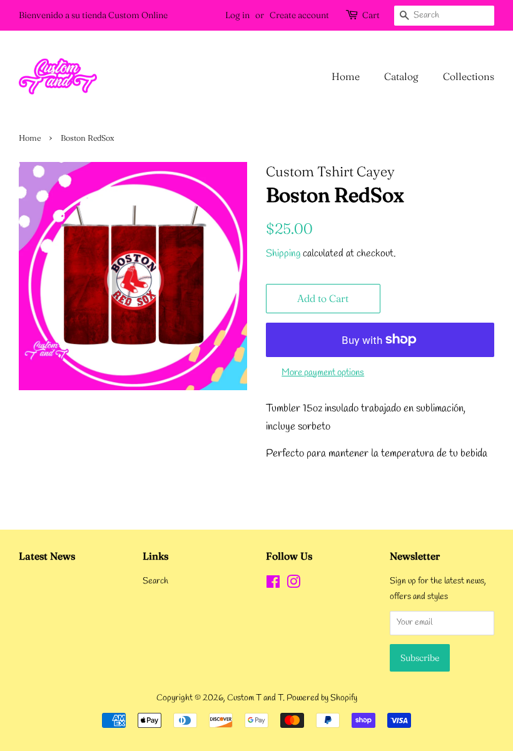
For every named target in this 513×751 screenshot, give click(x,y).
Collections (468, 76)
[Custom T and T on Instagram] (293, 585)
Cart (371, 15)
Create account (299, 15)
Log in (237, 15)
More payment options (323, 372)
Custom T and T (255, 698)
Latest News (47, 556)
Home (346, 76)
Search (155, 581)
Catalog (401, 76)
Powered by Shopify (322, 698)
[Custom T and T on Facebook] (273, 585)
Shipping (283, 253)
